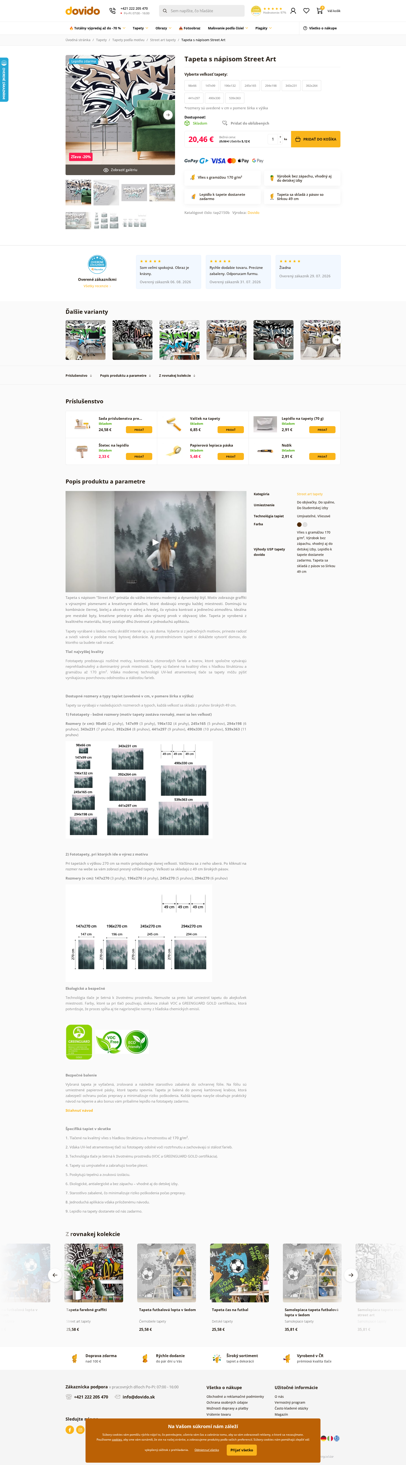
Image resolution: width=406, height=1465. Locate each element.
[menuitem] (97, 28)
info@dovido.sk (138, 1397)
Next (168, 115)
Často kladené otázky (291, 1408)
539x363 (235, 98)
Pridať (139, 430)
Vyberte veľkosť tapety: (206, 74)
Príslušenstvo (76, 375)
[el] (337, 1438)
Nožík (287, 445)
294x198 (271, 85)
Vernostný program (290, 1402)
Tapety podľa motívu (128, 40)
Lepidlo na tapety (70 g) (303, 418)
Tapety (101, 40)
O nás (279, 1396)
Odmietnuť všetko (207, 1450)
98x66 (192, 85)
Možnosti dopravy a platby (227, 1408)
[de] (324, 1438)
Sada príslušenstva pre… (120, 418)
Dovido (253, 212)
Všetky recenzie (96, 286)
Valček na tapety (205, 418)
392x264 (311, 85)
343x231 (291, 85)
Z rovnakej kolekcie (175, 375)
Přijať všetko (241, 1450)
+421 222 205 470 (90, 1397)
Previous (55, 1275)
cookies (117, 1439)
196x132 (230, 85)
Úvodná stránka (78, 40)
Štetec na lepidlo (114, 445)
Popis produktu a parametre (123, 375)
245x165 (250, 85)
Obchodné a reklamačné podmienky (235, 1396)
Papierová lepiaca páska (211, 445)
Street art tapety (163, 40)
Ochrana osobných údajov (227, 1402)
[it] (330, 1438)
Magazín (281, 1414)
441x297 (194, 98)
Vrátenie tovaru (219, 1414)
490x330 (214, 98)
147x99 (210, 85)
